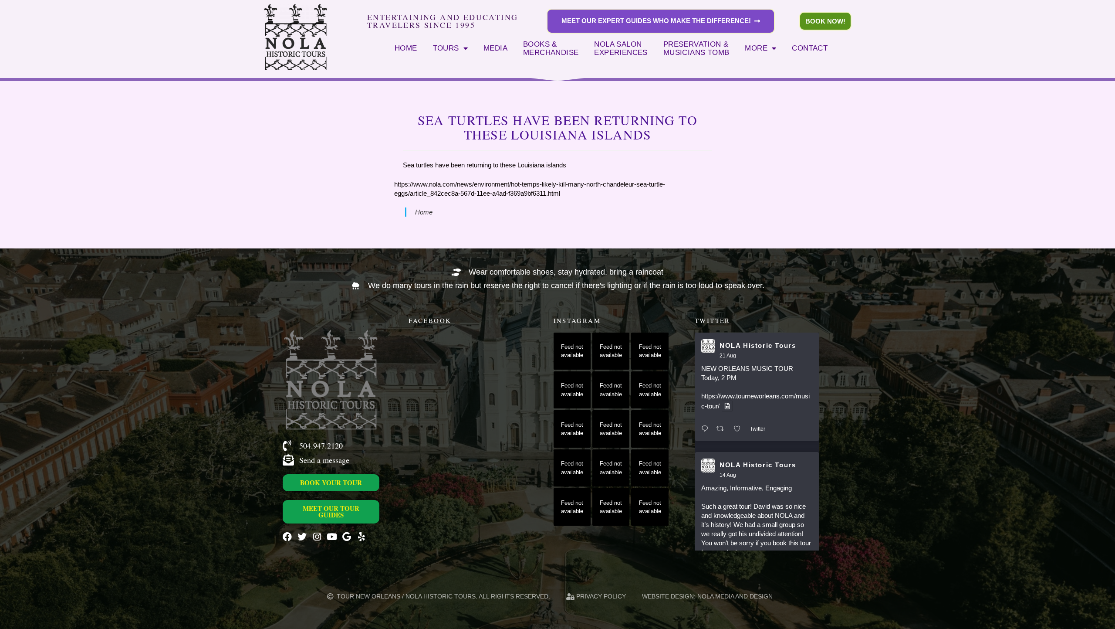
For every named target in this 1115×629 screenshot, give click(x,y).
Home (406, 48)
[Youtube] (331, 536)
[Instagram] (316, 536)
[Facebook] (287, 536)
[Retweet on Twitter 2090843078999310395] (722, 429)
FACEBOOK (430, 320)
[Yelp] (361, 536)
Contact (810, 48)
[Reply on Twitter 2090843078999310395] (707, 429)
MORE (756, 48)
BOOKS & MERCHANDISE (550, 48)
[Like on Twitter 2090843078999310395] (739, 429)
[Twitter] (302, 536)
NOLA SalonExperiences (620, 48)
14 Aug (728, 475)
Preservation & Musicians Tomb (696, 48)
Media (495, 48)
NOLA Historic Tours (758, 345)
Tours (446, 48)
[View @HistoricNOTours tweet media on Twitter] (727, 406)
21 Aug (728, 356)
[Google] (346, 536)
